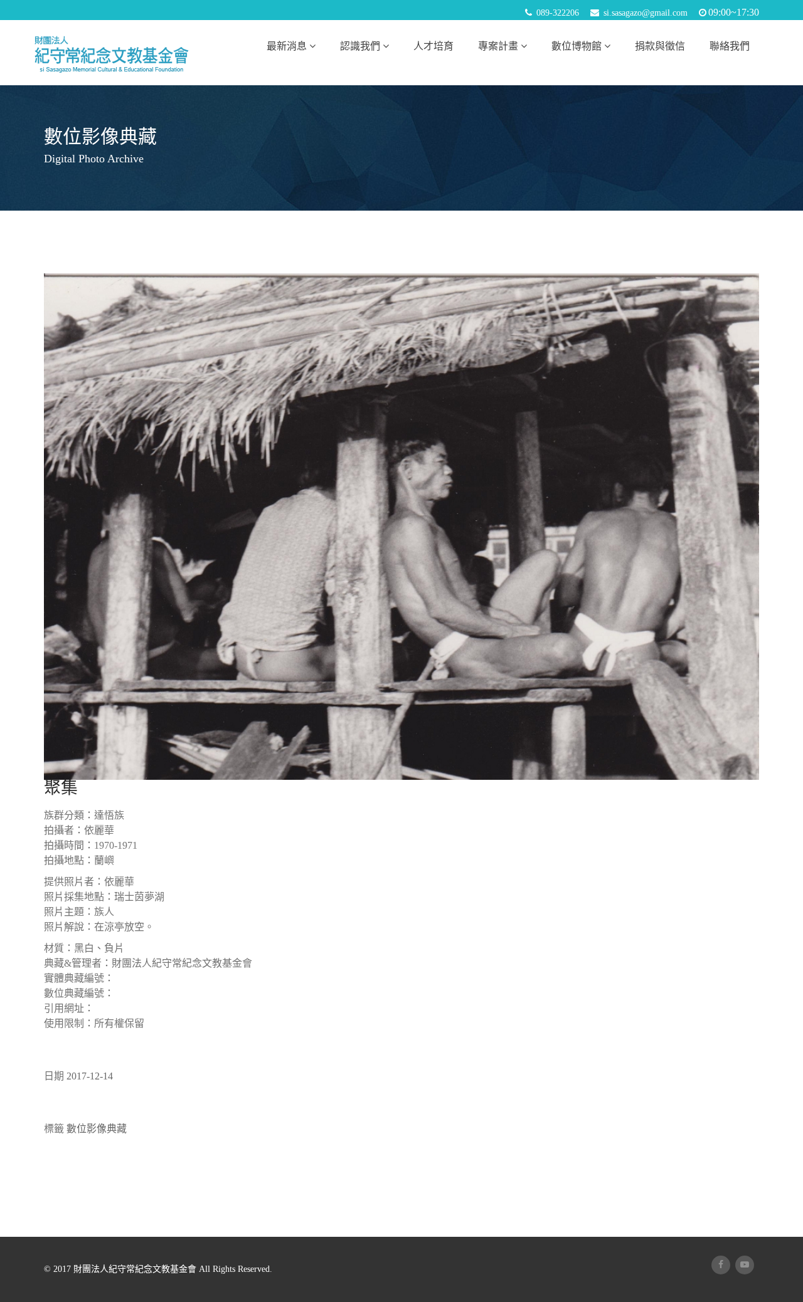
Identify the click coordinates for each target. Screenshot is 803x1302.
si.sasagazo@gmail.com (646, 13)
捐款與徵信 (660, 46)
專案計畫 (498, 46)
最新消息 (287, 46)
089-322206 (557, 13)
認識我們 (360, 46)
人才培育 (433, 46)
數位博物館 (576, 46)
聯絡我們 (730, 46)
